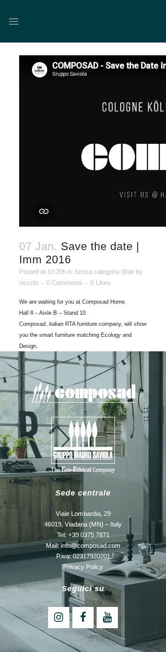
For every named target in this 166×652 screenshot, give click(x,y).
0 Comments (64, 282)
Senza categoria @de (104, 271)
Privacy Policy (83, 566)
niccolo (29, 282)
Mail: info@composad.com (83, 545)
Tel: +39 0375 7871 (83, 534)
